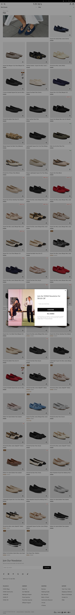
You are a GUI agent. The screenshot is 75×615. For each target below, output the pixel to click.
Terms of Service (48, 318)
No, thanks (50, 313)
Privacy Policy (40, 318)
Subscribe (50, 309)
